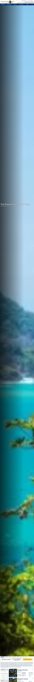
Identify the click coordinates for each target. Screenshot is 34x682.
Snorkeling (21, 664)
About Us (15, 4)
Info (26, 657)
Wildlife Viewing (16, 664)
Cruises (10, 657)
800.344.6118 (29, 2)
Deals (24, 657)
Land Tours (14, 657)
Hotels (21, 657)
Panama (2, 657)
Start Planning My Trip (27, 659)
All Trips (6, 657)
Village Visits (3, 665)
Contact (27, 4)
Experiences (9, 4)
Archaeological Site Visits (27, 664)
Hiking (7, 665)
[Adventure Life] (7, 1)
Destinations (3, 4)
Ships (18, 657)
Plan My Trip (21, 4)
